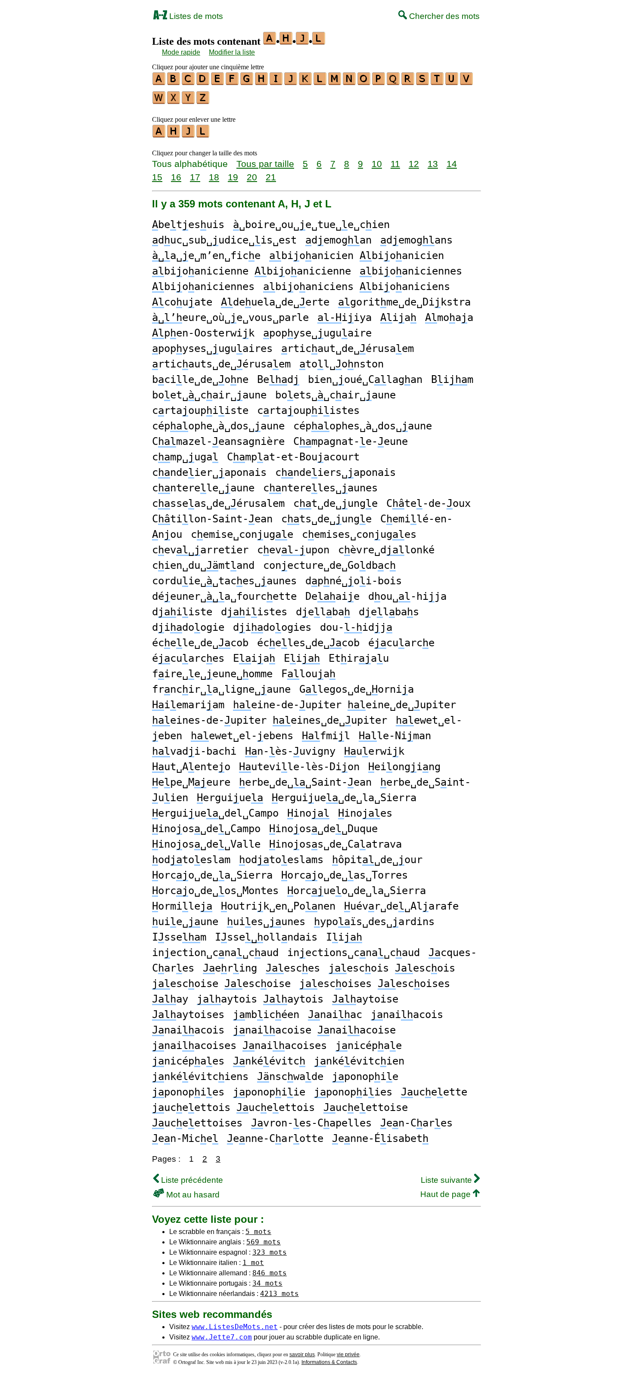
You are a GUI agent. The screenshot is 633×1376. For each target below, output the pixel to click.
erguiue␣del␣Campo (215, 813)
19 (233, 177)
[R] (408, 82)
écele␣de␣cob (200, 643)
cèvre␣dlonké (386, 550)
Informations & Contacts (329, 1362)
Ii (344, 937)
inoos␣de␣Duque (323, 829)
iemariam (188, 705)
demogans (416, 240)
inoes (365, 813)
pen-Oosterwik (203, 333)
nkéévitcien (359, 1061)
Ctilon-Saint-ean (212, 519)
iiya (344, 318)
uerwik (374, 751)
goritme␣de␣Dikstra (404, 302)
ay (170, 999)
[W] (159, 101)
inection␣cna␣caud (215, 953)
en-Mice (185, 1138)
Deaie (332, 596)
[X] (174, 101)
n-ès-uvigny (290, 751)
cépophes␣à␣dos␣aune (362, 426)
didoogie (188, 627)
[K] (305, 82)
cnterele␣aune (203, 488)
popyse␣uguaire (317, 333)
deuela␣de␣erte (275, 302)
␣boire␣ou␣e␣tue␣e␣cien (311, 225)
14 (452, 164)
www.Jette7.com (222, 1337)
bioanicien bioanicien (356, 256)
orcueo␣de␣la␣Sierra (356, 891)
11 (395, 164)
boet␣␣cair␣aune (209, 395)
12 (414, 164)
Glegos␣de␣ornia (356, 689)
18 (214, 177)
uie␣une (185, 922)
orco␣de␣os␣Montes (215, 891)
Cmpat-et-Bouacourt (293, 457)
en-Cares (416, 1123)
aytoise (365, 999)
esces (293, 968)
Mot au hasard (192, 1194)
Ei (302, 658)
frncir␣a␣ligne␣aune (221, 689)
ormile (182, 906)
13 (433, 164)
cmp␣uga (185, 457)
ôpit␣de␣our (377, 860)
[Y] (188, 101)
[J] (291, 82)
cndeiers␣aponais (335, 472)
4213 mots (279, 1294)
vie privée (348, 1354)
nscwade (290, 1077)
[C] (188, 82)
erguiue (230, 798)
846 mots (269, 1273)
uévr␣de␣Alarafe (401, 906)
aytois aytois (260, 999)
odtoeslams (281, 860)
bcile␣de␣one (200, 379)
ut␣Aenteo (191, 767)
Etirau (359, 658)
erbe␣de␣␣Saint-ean (305, 782)
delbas (389, 612)
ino (308, 813)
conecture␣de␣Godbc (329, 565)
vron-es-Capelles (311, 1123)
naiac (335, 1015)
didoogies (272, 627)
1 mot (253, 1263)
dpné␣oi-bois (353, 581)
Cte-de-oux (428, 503)
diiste (182, 612)
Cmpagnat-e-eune (350, 441)
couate (182, 302)
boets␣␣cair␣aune (335, 395)
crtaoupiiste (200, 410)
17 (195, 177)
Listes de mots (195, 16)
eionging (404, 767)
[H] (261, 82)
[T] (437, 82)
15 (157, 177)
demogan (338, 240)
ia (398, 318)
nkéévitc (269, 1061)
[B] (174, 82)
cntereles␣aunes (320, 488)
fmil (326, 736)
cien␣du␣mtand (203, 565)
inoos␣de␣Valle (206, 844)
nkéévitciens (200, 1077)
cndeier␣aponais (209, 472)
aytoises (188, 1015)
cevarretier (200, 550)
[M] (335, 82)
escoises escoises (374, 984)
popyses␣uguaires (212, 348)
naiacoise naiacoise (314, 1030)
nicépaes (188, 1061)
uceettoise (365, 1107)
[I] (276, 82)
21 (271, 177)
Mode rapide (181, 52)
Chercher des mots (443, 16)
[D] (203, 82)
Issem (179, 937)
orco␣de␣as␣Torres (344, 875)
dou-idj (356, 627)
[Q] (393, 82)
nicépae (368, 1046)
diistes (254, 612)
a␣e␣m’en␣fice (206, 256)
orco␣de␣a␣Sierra (212, 875)
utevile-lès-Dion (299, 767)
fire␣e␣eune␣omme (212, 674)
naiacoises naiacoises (239, 1046)
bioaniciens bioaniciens (356, 287)
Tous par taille (265, 164)
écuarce (401, 643)
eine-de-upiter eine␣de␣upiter (344, 705)
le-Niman (395, 736)
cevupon (293, 550)
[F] (232, 82)
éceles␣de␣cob (308, 643)
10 (377, 164)
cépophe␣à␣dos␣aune (218, 426)
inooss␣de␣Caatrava (335, 844)
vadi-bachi (194, 751)
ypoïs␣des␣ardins (374, 922)
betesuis (188, 225)
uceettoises (197, 1123)
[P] (379, 82)
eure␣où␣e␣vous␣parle (230, 318)
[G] (247, 82)
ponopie (365, 1077)
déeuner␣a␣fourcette (224, 596)
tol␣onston (341, 364)
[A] (159, 82)
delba (323, 612)
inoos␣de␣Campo (206, 829)
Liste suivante (447, 1180)
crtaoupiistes (308, 410)
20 (252, 177)
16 (176, 177)
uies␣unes (266, 922)
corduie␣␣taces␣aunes (224, 581)
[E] (218, 82)
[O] (364, 82)
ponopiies (353, 1092)
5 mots (258, 1232)
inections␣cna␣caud (353, 953)
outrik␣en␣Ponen (278, 906)
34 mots (267, 1283)
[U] (452, 82)
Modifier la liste (232, 52)
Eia (254, 658)
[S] (423, 82)
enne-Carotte (275, 1138)
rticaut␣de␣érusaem (347, 348)
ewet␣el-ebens (242, 736)
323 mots (269, 1252)
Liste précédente (191, 1180)
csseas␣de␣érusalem (218, 503)
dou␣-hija (407, 596)
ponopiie (269, 1092)
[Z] (203, 101)
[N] (349, 82)
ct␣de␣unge (335, 503)
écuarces (188, 658)
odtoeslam (191, 860)
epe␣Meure (191, 782)
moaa (449, 318)
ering (230, 968)
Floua (308, 674)
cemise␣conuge (242, 534)
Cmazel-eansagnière (218, 441)
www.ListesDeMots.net (235, 1327)
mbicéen (266, 1015)
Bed (278, 379)
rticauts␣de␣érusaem (221, 364)
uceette (434, 1092)
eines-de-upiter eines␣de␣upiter (269, 720)
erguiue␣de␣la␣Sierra (344, 798)
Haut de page (446, 1194)
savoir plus (302, 1354)
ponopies (188, 1092)
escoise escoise (221, 984)
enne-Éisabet (380, 1138)
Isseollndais (266, 937)
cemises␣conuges (359, 534)
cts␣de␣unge (326, 519)
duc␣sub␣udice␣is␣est (224, 240)
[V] (466, 82)
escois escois (392, 968)
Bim (452, 379)
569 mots (263, 1242)
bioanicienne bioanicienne (251, 271)
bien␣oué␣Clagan (365, 379)
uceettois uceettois (233, 1107)
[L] (320, 82)
